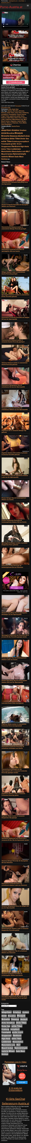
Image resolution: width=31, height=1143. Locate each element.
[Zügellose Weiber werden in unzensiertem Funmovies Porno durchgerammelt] (15, 714)
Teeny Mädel (22, 123)
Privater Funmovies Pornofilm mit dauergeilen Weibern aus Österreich (15, 205)
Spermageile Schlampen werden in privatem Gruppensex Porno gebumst (14, 543)
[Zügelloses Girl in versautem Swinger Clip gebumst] (15, 420)
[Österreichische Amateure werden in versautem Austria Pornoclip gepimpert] (15, 330)
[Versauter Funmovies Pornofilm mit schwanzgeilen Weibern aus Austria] (15, 963)
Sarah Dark (15, 109)
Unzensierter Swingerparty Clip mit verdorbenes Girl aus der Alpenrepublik (13, 386)
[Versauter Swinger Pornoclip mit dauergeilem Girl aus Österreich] (15, 851)
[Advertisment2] (15, 73)
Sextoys (3, 123)
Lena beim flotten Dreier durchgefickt (13, 703)
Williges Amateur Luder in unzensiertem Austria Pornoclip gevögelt (13, 273)
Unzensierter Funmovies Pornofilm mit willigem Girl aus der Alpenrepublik (15, 318)
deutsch (21, 135)
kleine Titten (18, 118)
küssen (24, 118)
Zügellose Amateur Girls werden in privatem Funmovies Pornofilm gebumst (14, 453)
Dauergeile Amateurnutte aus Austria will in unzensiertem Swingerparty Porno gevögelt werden (14, 997)
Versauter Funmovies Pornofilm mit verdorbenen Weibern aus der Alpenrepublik (15, 408)
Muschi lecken (5, 121)
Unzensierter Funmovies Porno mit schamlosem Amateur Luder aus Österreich (14, 884)
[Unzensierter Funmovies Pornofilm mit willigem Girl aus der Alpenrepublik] (15, 307)
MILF (25, 119)
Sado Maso (19, 156)
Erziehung (26, 112)
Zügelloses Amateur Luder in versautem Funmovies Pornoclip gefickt (13, 794)
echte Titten (18, 112)
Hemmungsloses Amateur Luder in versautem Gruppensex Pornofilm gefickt (15, 929)
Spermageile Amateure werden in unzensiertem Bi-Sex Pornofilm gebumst (15, 295)
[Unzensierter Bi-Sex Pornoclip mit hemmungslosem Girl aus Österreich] (15, 555)
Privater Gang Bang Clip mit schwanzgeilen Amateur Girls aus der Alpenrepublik (14, 681)
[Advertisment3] (15, 582)
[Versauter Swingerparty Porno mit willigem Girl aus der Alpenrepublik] (15, 896)
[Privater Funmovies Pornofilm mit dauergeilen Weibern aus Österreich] (15, 194)
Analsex (23, 130)
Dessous (3, 112)
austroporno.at (13, 1)
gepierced (13, 116)
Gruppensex (6, 146)
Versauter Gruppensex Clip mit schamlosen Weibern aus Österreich (14, 951)
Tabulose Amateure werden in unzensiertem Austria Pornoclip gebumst (14, 363)
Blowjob (19, 132)
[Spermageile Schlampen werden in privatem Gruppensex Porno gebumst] (15, 532)
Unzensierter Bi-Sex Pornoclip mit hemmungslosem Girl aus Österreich (12, 566)
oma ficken (22, 1)
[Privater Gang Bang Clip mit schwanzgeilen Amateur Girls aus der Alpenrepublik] (15, 670)
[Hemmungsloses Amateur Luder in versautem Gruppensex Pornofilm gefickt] (15, 918)
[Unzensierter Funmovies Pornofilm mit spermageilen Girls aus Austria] (15, 239)
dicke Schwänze (8, 1023)
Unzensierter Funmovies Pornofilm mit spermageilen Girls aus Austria (13, 250)
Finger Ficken (5, 116)
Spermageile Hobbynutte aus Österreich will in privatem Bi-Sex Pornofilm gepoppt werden (15, 636)
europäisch (4, 114)
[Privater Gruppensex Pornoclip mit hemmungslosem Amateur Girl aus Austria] (15, 510)
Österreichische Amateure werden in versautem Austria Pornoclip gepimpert (13, 341)
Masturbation (6, 151)
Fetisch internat (21, 114)
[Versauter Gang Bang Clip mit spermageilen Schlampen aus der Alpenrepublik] (15, 603)
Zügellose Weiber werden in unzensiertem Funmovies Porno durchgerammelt (14, 725)
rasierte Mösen (21, 121)
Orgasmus (14, 121)
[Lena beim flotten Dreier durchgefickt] (15, 693)
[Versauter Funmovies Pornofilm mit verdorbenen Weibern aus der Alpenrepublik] (15, 397)
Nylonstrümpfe (19, 154)
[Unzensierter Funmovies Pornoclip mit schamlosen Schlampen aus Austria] (15, 736)
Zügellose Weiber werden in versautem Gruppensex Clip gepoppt (13, 816)
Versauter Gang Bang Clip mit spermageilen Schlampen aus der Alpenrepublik (14, 613)
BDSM (3, 133)
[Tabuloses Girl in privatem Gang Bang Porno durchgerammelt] (15, 172)
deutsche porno (5, 2)
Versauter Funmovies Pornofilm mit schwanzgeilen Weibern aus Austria (12, 974)
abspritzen (6, 130)
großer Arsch (20, 116)
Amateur (10, 111)
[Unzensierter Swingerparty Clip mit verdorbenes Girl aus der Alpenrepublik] (15, 375)
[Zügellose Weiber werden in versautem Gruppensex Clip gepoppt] (15, 806)
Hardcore (4, 118)
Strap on (9, 123)
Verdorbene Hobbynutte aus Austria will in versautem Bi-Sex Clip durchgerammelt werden (15, 839)
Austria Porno (16, 126)
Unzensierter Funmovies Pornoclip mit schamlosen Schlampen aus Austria (13, 747)
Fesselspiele (12, 114)
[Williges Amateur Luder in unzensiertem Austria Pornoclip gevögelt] (15, 262)
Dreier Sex (24, 138)
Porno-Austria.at (11, 7)
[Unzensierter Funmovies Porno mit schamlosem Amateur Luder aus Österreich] (15, 873)
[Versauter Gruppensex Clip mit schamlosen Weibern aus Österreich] (15, 941)
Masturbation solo (17, 119)
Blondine (15, 111)
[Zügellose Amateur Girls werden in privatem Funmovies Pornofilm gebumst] (15, 443)
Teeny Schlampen (6, 124)
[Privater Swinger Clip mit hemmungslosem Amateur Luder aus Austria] (15, 647)
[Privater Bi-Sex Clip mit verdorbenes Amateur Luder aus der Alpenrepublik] (15, 465)
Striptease (15, 123)
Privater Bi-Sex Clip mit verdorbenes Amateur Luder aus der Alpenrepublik (15, 476)
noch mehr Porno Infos (7, 102)
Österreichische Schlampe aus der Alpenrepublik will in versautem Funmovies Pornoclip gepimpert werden (14, 770)
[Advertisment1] (15, 50)
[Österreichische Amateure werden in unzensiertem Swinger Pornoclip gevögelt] (15, 217)
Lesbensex (8, 119)
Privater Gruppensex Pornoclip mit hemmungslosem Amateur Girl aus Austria (14, 521)
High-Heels (10, 118)
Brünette (21, 111)
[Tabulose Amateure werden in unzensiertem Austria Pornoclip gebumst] (15, 352)
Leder (3, 119)
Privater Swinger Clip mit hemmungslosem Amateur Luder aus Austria (14, 658)
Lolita (9, 109)
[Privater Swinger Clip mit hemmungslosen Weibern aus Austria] (15, 488)
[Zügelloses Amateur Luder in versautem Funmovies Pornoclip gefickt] (15, 783)
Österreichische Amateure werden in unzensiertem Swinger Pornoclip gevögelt (14, 228)
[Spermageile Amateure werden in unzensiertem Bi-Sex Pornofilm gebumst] (15, 284)
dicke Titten (10, 112)
